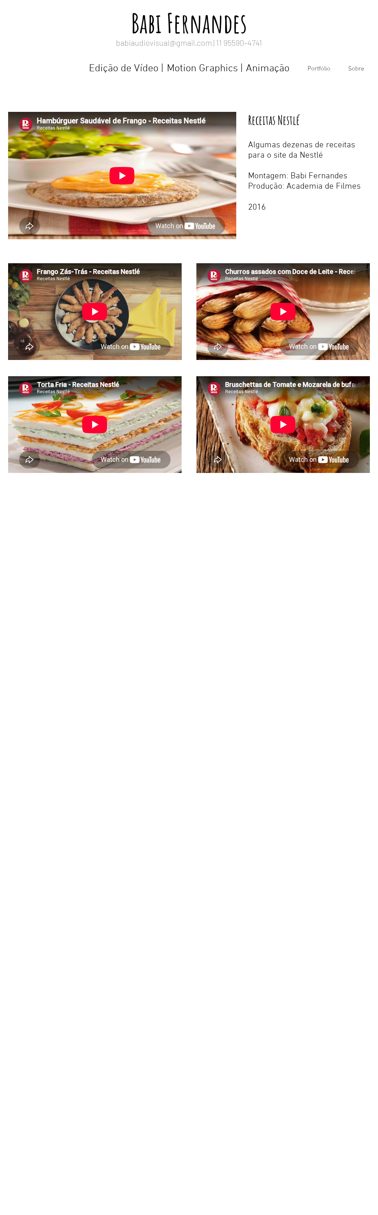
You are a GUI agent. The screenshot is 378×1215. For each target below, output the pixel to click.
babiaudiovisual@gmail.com (164, 42)
